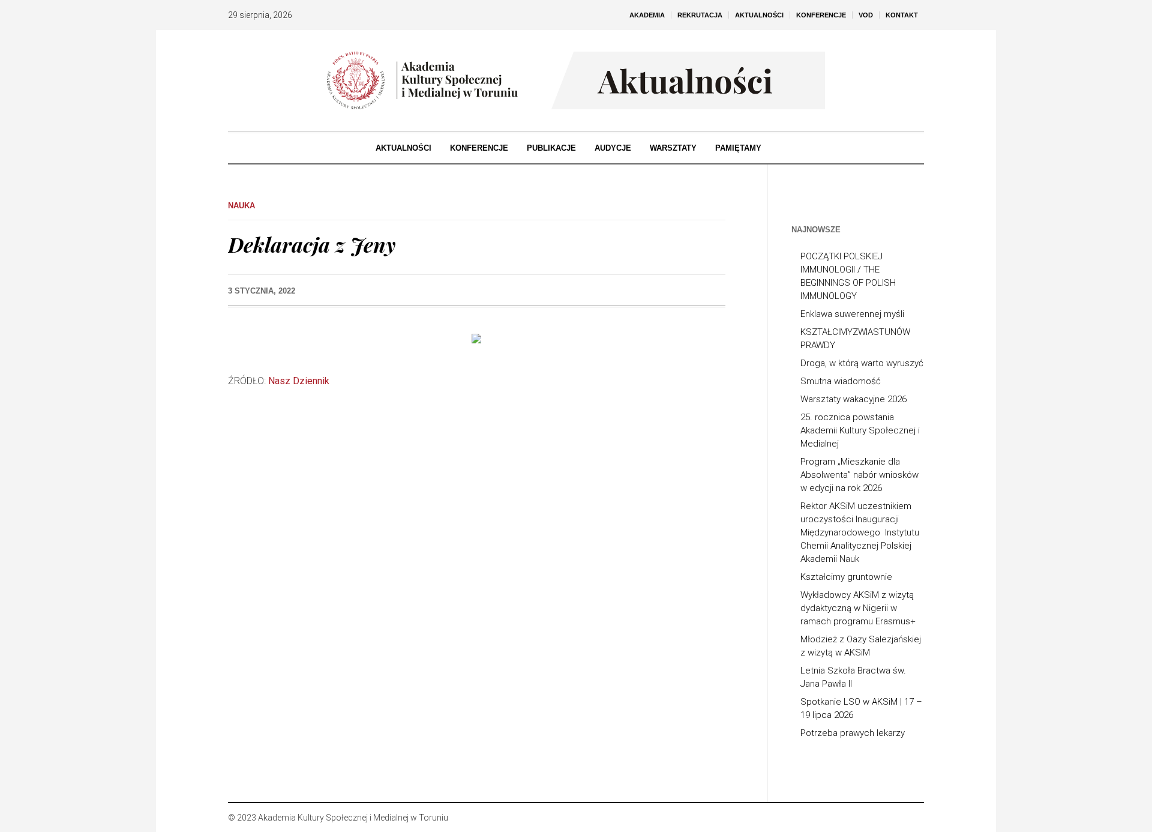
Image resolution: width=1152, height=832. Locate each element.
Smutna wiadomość (840, 381)
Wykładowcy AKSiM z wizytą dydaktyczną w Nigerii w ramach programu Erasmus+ (858, 608)
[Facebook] (878, 817)
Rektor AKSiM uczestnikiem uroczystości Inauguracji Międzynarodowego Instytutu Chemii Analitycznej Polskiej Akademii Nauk (859, 532)
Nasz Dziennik (298, 381)
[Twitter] (914, 817)
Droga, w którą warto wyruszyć (861, 363)
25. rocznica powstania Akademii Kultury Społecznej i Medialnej (860, 430)
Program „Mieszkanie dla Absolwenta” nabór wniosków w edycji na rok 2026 (859, 474)
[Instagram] (896, 817)
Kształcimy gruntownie (846, 576)
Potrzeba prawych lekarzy (852, 733)
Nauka (241, 205)
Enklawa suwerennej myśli (852, 314)
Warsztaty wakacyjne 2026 (853, 399)
